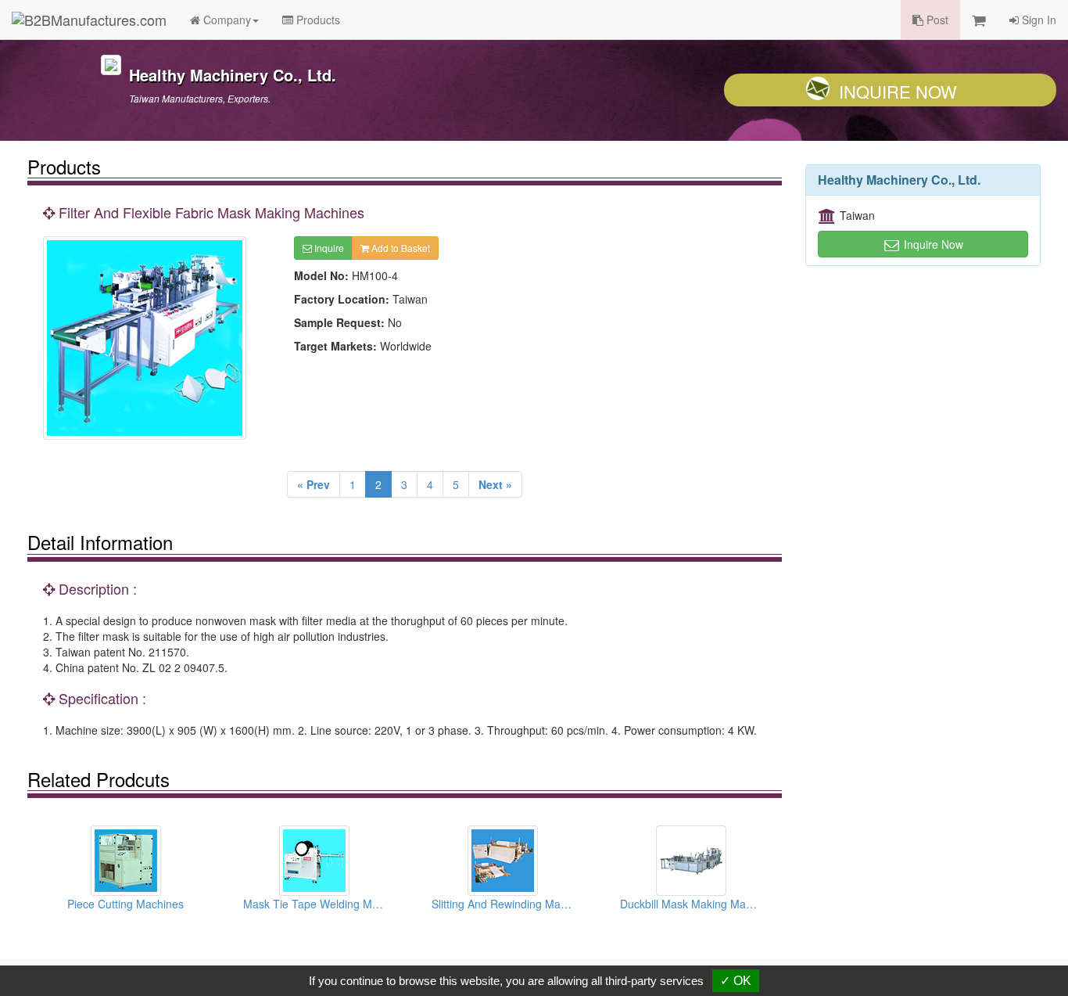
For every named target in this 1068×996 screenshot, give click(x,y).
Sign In (1037, 19)
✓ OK (735, 980)
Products (316, 19)
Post (935, 19)
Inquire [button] (328, 247)
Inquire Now (898, 91)
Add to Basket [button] (399, 247)
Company (225, 19)
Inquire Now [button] (932, 244)
